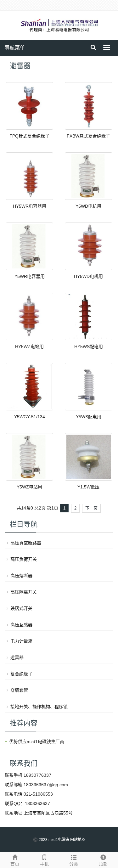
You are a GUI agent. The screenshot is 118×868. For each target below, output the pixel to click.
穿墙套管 (19, 690)
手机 (44, 863)
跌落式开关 (21, 608)
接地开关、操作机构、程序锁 (39, 706)
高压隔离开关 (23, 592)
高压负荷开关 (23, 559)
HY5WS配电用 (88, 346)
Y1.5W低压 (88, 486)
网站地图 (77, 839)
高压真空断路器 (25, 542)
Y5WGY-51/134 (29, 416)
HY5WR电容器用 (29, 206)
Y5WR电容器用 (29, 276)
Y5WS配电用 (88, 416)
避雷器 (17, 657)
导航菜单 (15, 47)
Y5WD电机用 (88, 206)
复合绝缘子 (21, 673)
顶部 (103, 863)
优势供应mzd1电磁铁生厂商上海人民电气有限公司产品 (40, 741)
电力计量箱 (21, 641)
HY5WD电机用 (88, 276)
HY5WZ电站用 (29, 346)
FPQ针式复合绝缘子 (29, 135)
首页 (14, 863)
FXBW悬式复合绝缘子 (88, 135)
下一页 (91, 508)
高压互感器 (21, 624)
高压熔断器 (21, 575)
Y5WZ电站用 (29, 486)
